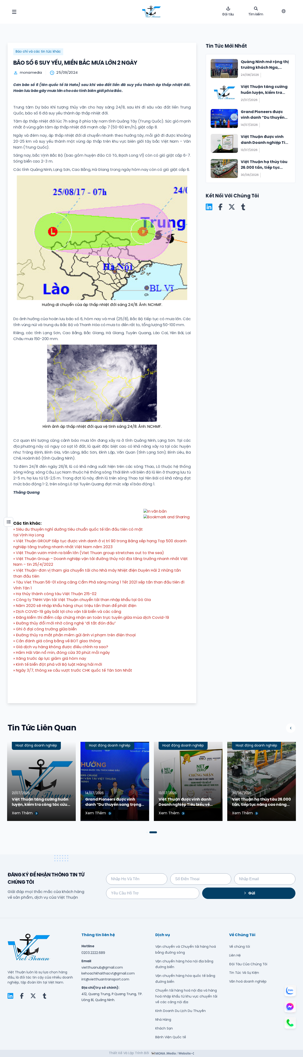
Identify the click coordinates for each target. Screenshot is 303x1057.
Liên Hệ (235, 955)
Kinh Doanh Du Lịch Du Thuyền (180, 1011)
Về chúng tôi (239, 947)
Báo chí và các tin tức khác (38, 52)
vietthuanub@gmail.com (102, 968)
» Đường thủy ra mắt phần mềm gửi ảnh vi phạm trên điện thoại (74, 635)
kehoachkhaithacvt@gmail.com (108, 973)
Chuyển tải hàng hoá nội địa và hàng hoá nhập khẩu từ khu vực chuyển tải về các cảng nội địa (186, 996)
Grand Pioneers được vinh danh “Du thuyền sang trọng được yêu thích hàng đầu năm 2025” (114, 802)
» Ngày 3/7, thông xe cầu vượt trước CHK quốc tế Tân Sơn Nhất (72, 671)
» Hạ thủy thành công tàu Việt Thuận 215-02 (55, 594)
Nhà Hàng (163, 1020)
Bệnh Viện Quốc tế (170, 1037)
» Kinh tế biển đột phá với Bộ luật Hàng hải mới (57, 665)
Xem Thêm (22, 813)
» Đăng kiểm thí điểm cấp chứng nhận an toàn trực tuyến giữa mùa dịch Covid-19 (91, 618)
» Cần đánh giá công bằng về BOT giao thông (57, 641)
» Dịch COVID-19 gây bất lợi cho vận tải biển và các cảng (67, 612)
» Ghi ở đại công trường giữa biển (45, 629)
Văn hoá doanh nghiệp (248, 982)
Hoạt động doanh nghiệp (36, 745)
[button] (290, 728)
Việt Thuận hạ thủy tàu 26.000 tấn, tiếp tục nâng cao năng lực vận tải (261, 802)
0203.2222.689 (93, 953)
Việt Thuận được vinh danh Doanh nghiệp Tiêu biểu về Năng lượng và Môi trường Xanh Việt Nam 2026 (185, 802)
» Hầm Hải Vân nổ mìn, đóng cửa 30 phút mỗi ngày (61, 653)
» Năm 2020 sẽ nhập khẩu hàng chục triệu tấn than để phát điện (74, 606)
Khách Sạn (164, 1028)
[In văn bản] (155, 512)
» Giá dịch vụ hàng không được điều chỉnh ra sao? (60, 647)
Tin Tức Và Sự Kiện (244, 973)
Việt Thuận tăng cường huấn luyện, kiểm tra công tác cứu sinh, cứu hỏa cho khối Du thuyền (40, 802)
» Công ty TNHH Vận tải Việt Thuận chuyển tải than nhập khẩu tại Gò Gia (82, 600)
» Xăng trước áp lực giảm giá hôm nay (49, 659)
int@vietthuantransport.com (105, 979)
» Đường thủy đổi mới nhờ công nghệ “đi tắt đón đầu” (64, 623)
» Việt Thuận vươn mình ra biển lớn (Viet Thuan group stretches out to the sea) (88, 553)
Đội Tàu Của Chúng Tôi (248, 964)
